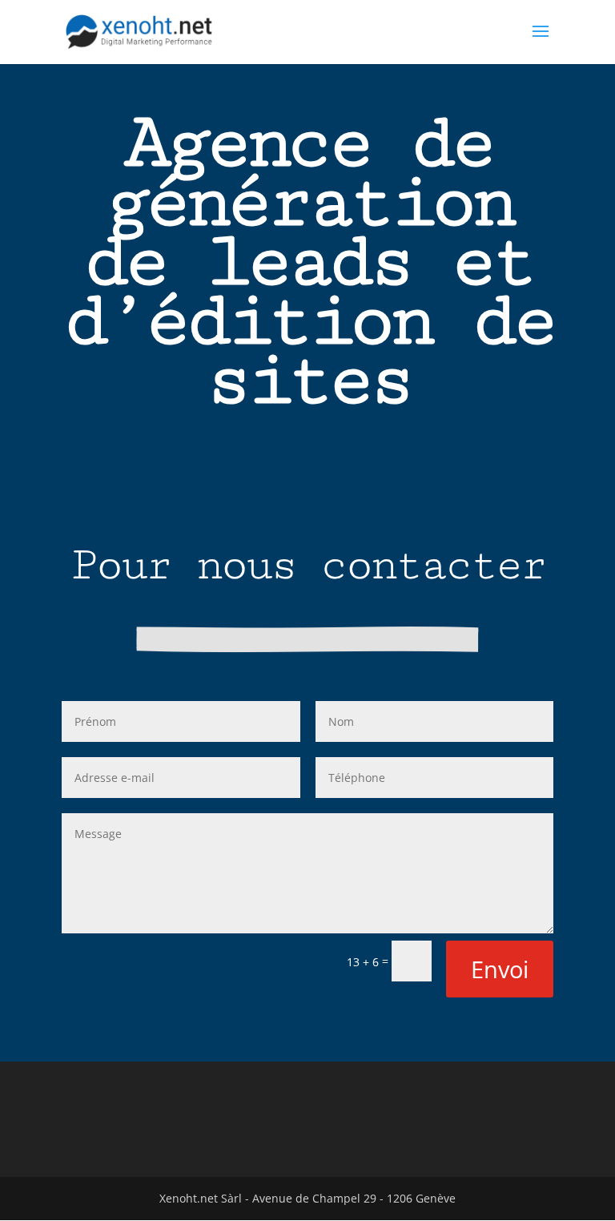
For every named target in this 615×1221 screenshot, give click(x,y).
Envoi (500, 969)
